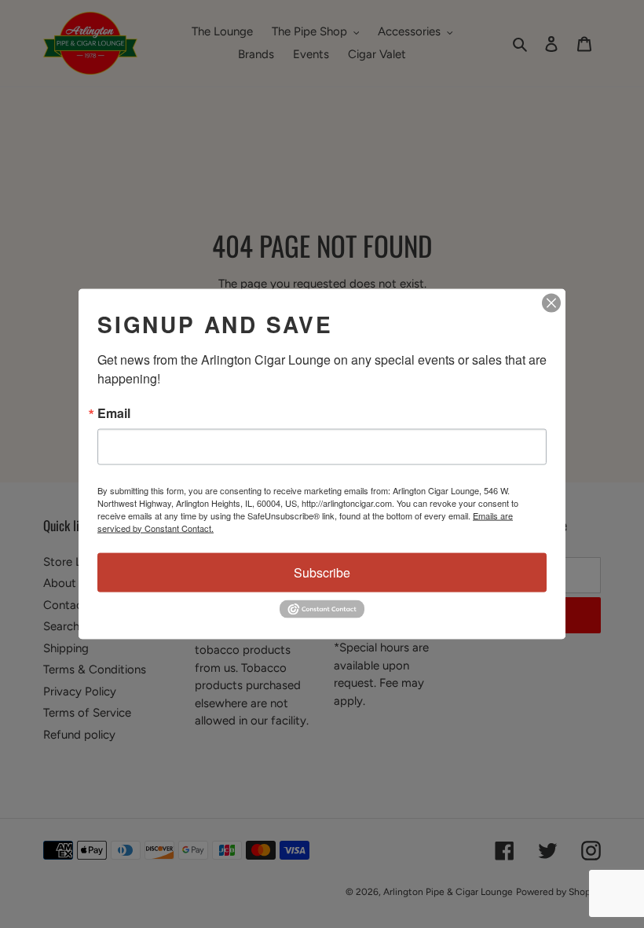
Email (113, 412)
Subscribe (322, 572)
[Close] (551, 302)
